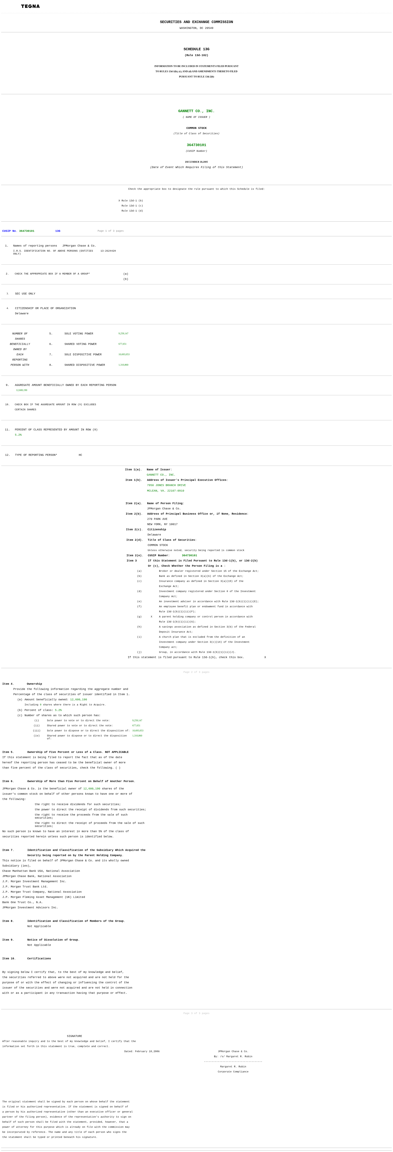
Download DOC (378, 7)
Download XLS (386, 7)
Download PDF (382, 7)
